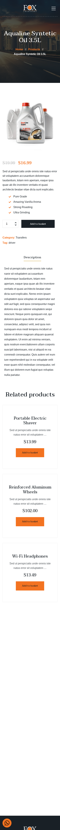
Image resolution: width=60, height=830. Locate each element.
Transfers (21, 237)
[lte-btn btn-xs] (30, 452)
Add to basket (38, 224)
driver (12, 242)
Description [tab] (32, 257)
